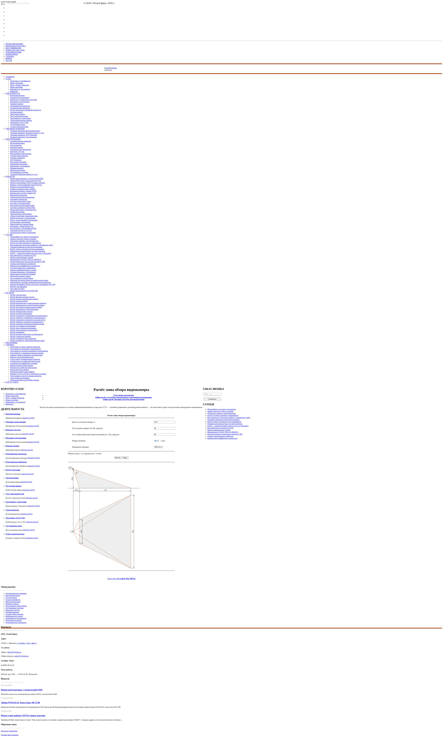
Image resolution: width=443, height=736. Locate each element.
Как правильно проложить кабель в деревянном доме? (31, 245)
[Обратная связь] (106, 68)
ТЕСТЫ (9, 61)
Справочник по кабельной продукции (25, 361)
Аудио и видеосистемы (19, 127)
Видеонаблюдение (17, 95)
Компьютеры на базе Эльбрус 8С (23, 193)
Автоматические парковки (20, 141)
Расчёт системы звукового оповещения (25, 243)
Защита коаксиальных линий (21, 257)
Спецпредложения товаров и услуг (24, 174)
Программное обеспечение (20, 154)
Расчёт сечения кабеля (19, 301)
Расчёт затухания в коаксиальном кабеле (26, 307)
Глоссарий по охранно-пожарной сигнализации (29, 351)
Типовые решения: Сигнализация (23, 137)
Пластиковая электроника (20, 222)
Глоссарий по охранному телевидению (25, 349)
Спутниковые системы (19, 172)
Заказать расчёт (28, 418)
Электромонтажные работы (21, 120)
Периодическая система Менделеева (24, 380)
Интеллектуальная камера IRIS (22, 206)
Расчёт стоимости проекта (20, 336)
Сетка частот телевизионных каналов (25, 359)
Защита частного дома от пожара (23, 239)
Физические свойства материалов (23, 368)
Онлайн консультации (9, 735)
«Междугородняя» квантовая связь (24, 216)
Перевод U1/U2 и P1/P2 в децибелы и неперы (28, 374)
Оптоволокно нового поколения (23, 233)
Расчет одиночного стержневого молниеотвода (28, 316)
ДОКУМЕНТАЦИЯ (13, 52)
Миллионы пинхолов (18, 195)
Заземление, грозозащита (20, 166)
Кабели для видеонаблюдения (22, 357)
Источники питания (18, 162)
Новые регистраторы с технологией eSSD (26, 179)
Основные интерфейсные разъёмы (23, 363)
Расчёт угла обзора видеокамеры (23, 326)
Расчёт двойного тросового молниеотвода (26, 322)
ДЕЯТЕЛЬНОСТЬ (13, 93)
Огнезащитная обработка (20, 108)
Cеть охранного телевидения (21, 278)
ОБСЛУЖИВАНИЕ (13, 48)
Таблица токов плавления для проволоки (26, 355)
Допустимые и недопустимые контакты (26, 376)
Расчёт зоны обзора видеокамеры (23, 328)
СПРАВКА (10, 345)
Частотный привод (17, 114)
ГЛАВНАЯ (10, 77)
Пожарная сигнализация (19, 102)
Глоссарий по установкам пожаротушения (26, 353)
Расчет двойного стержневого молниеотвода (27, 318)
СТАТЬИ (9, 235)
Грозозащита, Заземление (16, 502)
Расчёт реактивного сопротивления (24, 309)
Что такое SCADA (17, 289)
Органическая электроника (21, 214)
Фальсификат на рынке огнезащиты (24, 237)
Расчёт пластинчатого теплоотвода (24, 330)
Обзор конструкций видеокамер (22, 274)
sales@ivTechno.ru (172, 4)
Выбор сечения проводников (21, 365)
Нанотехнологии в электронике (22, 218)
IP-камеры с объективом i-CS (21, 226)
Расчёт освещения (17, 332)
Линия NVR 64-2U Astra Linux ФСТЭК (25, 181)
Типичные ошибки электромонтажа (24, 241)
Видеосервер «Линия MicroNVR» (23, 228)
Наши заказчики (16, 83)
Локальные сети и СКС (19, 122)
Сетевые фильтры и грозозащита (23, 272)
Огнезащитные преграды (20, 106)
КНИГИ (9, 58)
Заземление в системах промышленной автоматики (30, 282)
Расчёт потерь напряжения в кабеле (24, 299)
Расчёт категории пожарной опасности (25, 110)
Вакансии (14, 91)
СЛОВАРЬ (10, 56)
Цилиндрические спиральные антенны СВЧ (27, 262)
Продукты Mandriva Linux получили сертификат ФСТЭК (32, 284)
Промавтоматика (17, 168)
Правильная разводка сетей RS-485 (24, 291)
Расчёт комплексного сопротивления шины (27, 305)
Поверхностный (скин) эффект (22, 372)
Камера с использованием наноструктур (26, 185)
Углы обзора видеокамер (20, 378)
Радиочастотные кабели (19, 370)
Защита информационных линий (23, 270)
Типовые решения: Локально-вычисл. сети (27, 133)
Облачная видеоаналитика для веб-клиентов (27, 251)
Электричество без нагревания (22, 197)
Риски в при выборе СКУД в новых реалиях (27, 183)
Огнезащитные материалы (20, 149)
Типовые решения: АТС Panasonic (23, 135)
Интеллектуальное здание (20, 276)
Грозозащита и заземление (20, 118)
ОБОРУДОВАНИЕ (13, 139)
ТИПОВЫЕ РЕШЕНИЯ (15, 129)
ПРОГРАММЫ (11, 343)
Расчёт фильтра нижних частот (22, 297)
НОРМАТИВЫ (12, 54)
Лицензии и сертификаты (20, 81)
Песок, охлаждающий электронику (24, 220)
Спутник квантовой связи (20, 201)
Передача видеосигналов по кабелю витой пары (29, 280)
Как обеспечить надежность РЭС (23, 255)
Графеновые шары (17, 212)
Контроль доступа (17, 152)
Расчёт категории (13, 470)
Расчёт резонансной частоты (21, 311)
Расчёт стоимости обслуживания (23, 338)
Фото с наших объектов (19, 85)
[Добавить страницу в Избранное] (108, 70)
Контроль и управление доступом (23, 100)
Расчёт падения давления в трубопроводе (26, 334)
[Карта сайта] (113, 68)
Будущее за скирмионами (20, 203)
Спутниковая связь (17, 125)
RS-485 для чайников (18, 287)
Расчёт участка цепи (18, 295)
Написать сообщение (9, 731)
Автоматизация (16, 112)
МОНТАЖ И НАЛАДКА (16, 46)
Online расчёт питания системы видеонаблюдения (123, 399)
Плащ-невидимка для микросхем (23, 210)
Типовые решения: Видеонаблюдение (25, 131)
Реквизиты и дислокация (20, 89)
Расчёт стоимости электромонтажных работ (27, 341)
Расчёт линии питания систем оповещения (27, 249)
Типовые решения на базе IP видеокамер (26, 247)
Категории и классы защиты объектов (25, 347)
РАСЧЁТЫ (10, 293)
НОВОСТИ (10, 176)
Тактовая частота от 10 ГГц (21, 230)
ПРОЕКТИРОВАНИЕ (14, 44)
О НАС (8, 79)
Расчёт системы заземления (21, 314)
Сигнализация (15, 145)
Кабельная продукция (18, 164)
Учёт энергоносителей (19, 116)
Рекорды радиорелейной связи (22, 187)
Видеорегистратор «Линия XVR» (23, 191)
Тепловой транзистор (18, 199)
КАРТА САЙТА (12, 382)
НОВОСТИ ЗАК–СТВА (15, 50)
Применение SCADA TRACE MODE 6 (25, 260)
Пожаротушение (16, 104)
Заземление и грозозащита (16, 618)
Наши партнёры (16, 87)
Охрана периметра (17, 158)
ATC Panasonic (16, 160)
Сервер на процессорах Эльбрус (23, 189)
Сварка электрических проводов (23, 264)
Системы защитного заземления (22, 268)
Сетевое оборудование (19, 156)
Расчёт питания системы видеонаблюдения (27, 324)
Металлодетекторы (17, 170)
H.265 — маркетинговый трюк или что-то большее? (30, 253)
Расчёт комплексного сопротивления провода (28, 303)
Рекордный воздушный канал (21, 224)
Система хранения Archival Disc (22, 208)
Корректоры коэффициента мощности (25, 266)
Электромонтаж (12, 510)
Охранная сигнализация (19, 98)
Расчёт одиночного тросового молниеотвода (27, 320)
